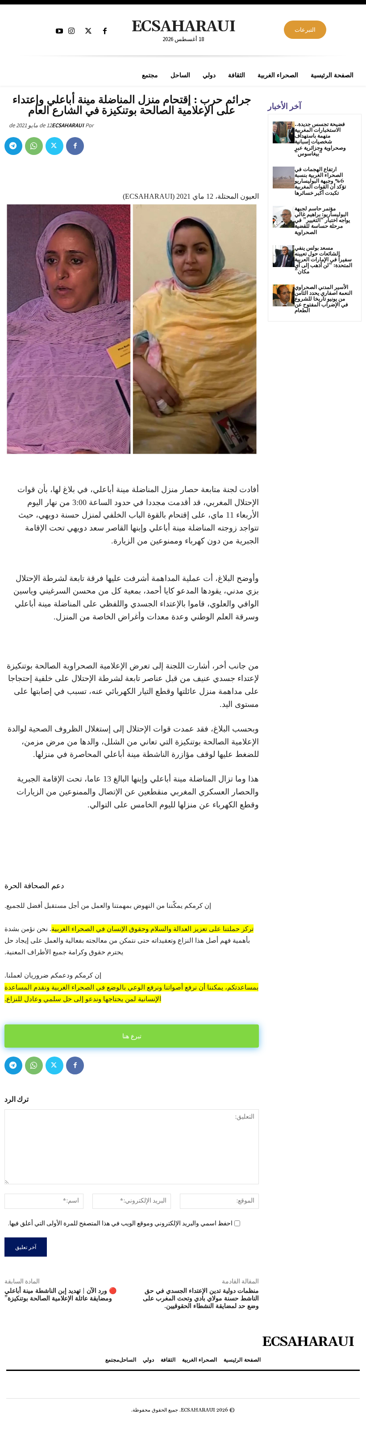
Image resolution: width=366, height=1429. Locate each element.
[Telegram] (13, 146)
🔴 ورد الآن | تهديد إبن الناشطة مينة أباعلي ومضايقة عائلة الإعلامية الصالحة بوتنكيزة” (60, 1295)
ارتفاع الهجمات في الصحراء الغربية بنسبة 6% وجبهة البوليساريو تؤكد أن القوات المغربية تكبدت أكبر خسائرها (320, 181)
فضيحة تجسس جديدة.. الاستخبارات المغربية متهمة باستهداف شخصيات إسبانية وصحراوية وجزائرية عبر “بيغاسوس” (320, 139)
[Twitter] (88, 31)
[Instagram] (72, 31)
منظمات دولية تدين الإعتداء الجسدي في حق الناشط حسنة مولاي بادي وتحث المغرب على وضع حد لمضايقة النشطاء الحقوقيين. (201, 1298)
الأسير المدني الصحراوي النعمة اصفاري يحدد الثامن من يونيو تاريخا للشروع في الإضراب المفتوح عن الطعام (323, 299)
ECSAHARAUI (68, 125)
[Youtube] (60, 31)
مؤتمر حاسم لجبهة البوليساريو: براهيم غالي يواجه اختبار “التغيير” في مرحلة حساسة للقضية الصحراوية (322, 220)
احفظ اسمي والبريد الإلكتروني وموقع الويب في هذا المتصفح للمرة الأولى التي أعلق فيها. (120, 1223)
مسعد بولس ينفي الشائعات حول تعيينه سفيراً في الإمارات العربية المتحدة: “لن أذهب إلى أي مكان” (323, 260)
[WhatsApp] (34, 146)
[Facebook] (105, 31)
